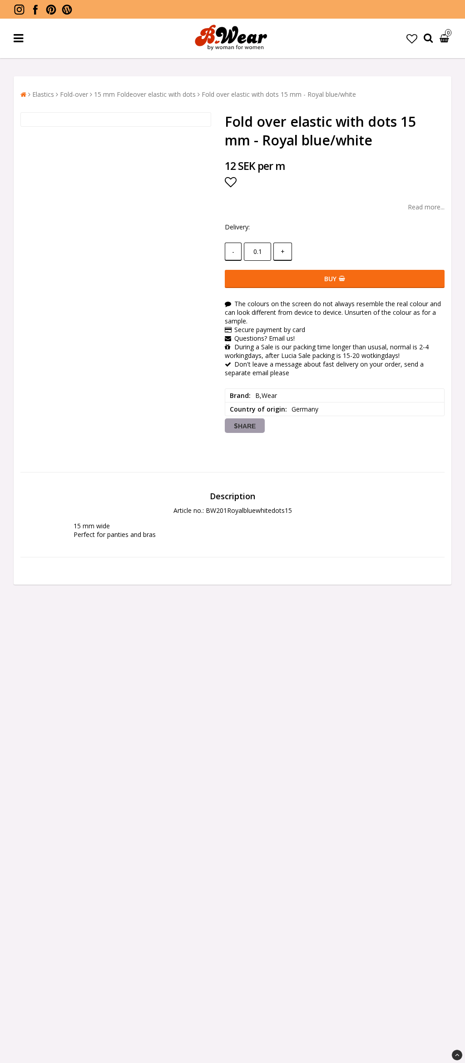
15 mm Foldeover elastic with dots (145, 94)
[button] (411, 38)
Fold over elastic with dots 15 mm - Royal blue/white (279, 94)
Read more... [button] (426, 207)
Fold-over (74, 94)
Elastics (43, 94)
